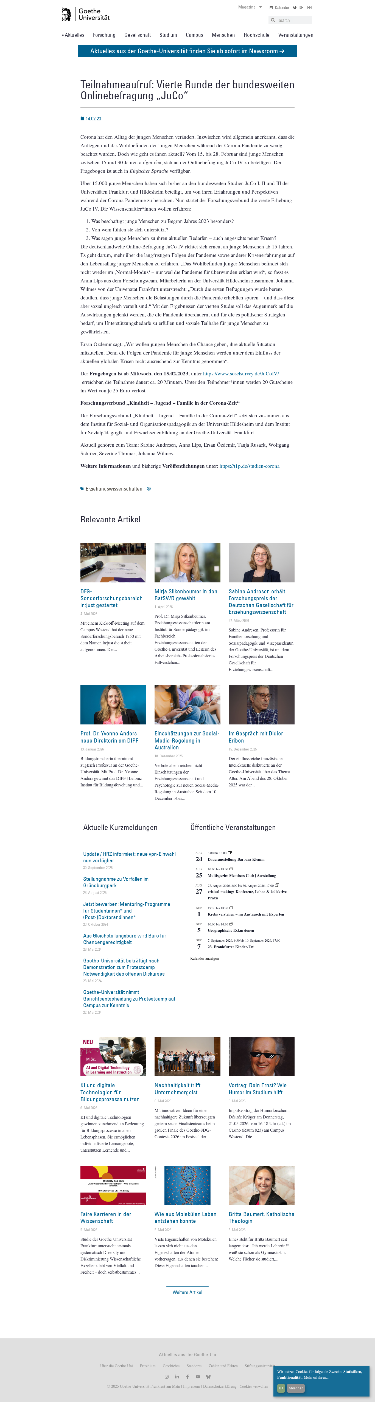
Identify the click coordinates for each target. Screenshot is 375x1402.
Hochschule (257, 35)
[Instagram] (166, 1377)
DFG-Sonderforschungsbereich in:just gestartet (111, 598)
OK (281, 1388)
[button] (187, 1292)
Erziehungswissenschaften (114, 488)
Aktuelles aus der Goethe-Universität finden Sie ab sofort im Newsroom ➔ (187, 50)
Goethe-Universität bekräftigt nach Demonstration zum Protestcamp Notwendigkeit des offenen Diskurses (124, 967)
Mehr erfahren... (316, 1377)
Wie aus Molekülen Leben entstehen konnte (186, 1217)
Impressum (191, 1386)
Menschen (223, 35)
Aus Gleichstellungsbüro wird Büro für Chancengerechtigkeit (124, 939)
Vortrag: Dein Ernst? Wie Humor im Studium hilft (258, 1088)
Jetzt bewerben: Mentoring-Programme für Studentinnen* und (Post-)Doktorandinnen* (126, 910)
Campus (194, 35)
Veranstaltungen (296, 35)
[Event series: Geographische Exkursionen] (231, 924)
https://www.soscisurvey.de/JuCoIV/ (241, 373)
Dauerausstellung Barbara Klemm (236, 859)
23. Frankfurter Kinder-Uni (231, 947)
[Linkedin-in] (177, 1377)
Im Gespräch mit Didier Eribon (256, 737)
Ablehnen (296, 1388)
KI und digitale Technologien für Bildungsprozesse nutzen (110, 1092)
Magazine (247, 7)
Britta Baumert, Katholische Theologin (262, 1217)
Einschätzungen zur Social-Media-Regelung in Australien (187, 740)
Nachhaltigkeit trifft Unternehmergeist (177, 1088)
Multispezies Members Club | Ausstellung (242, 875)
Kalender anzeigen (204, 958)
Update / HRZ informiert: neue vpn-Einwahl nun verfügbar (129, 857)
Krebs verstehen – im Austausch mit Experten (246, 914)
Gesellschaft (137, 35)
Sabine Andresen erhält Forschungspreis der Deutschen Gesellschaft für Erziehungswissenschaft (261, 602)
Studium (168, 35)
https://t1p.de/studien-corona (249, 465)
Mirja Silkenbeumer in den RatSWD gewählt (186, 595)
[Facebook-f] (187, 1377)
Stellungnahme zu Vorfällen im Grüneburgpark (116, 882)
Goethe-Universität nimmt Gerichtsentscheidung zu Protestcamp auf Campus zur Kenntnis (129, 999)
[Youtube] (198, 1377)
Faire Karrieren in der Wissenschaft (105, 1217)
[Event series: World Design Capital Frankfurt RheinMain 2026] (277, 885)
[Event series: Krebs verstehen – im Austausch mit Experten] (231, 908)
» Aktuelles (72, 35)
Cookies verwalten (254, 1386)
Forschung (104, 35)
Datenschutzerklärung (220, 1386)
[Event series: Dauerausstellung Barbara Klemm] (230, 853)
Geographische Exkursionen (231, 930)
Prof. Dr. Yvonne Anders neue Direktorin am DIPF (109, 737)
